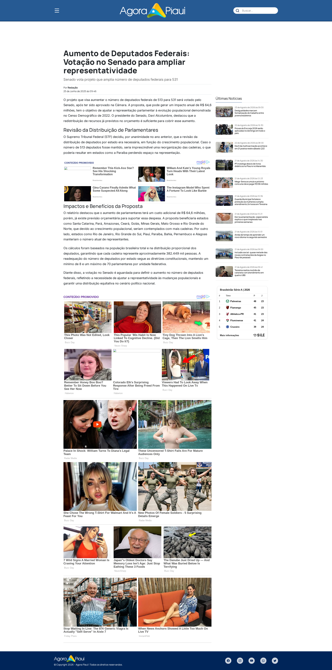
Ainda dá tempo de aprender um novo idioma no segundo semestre (251, 236)
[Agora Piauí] (152, 10)
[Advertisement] (166, 35)
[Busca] (237, 10)
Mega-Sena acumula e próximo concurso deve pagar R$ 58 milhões (251, 182)
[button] (62, 10)
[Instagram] (240, 661)
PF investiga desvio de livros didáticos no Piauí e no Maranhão (250, 165)
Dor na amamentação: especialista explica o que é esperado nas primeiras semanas (251, 219)
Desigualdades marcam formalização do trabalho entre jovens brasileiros (249, 113)
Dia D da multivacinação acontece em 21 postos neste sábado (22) (251, 147)
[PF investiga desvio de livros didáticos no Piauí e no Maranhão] (224, 165)
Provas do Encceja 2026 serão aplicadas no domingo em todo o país (250, 131)
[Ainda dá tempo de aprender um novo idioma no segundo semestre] (224, 236)
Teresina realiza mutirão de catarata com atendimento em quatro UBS (249, 273)
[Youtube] (251, 661)
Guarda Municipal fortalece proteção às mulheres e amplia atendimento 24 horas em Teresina (251, 202)
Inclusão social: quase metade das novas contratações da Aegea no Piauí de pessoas (251, 255)
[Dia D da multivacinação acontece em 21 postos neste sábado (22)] (224, 147)
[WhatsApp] (263, 661)
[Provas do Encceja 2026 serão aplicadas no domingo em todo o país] (224, 129)
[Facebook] (228, 661)
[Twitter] (275, 661)
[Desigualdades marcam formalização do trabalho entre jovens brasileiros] (224, 111)
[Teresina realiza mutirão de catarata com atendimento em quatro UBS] (224, 271)
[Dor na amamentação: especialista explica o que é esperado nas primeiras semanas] (224, 218)
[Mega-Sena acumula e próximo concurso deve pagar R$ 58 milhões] (224, 182)
